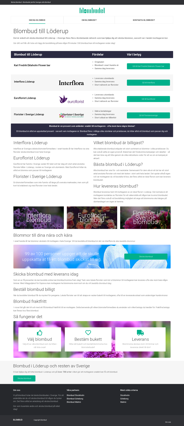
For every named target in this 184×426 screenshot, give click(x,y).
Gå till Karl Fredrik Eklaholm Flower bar (148, 66)
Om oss (168, 422)
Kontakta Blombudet (144, 20)
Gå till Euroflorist (148, 99)
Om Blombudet (89, 20)
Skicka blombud (37, 20)
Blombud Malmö (74, 402)
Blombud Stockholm (75, 395)
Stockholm (125, 395)
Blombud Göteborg (75, 398)
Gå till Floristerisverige (148, 115)
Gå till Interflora (148, 83)
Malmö (123, 402)
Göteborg (124, 398)
